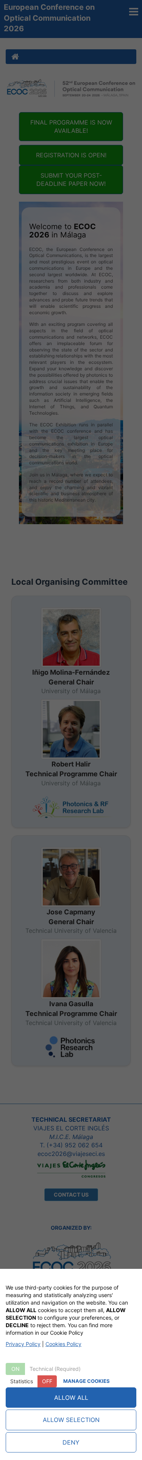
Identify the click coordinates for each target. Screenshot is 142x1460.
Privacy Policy (23, 1344)
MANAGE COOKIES (86, 1381)
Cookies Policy (63, 1344)
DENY (71, 1442)
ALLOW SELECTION (71, 1420)
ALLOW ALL (71, 1397)
